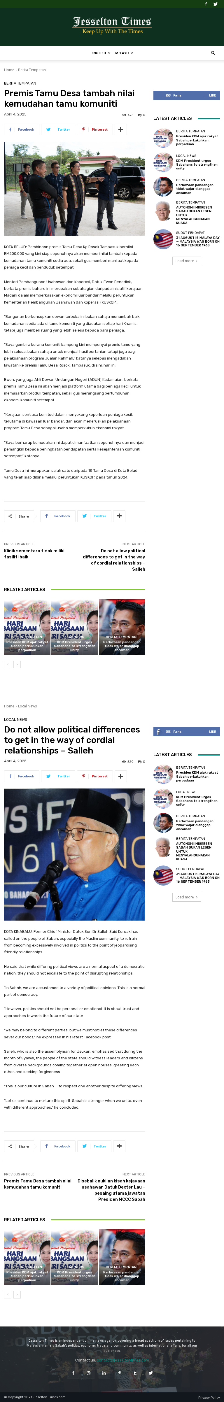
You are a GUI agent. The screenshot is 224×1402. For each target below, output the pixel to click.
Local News (74, 637)
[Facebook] (206, 4)
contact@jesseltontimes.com (123, 1360)
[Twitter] (215, 4)
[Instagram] (88, 1373)
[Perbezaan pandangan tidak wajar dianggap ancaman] (122, 627)
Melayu (122, 53)
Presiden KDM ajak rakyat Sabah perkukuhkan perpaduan (27, 646)
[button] (213, 53)
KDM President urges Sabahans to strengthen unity (74, 646)
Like (212, 95)
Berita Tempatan (32, 69)
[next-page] (17, 664)
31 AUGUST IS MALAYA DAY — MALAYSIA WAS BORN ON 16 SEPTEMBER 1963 (198, 241)
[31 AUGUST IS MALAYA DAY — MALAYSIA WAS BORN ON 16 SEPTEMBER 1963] (163, 239)
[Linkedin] (104, 1373)
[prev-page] (7, 664)
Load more (185, 260)
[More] (121, 129)
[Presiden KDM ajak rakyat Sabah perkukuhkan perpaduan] (27, 627)
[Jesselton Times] (112, 27)
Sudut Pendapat (190, 232)
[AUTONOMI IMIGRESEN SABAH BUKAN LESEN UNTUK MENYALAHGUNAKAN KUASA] (163, 211)
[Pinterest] (119, 1373)
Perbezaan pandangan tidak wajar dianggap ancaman (122, 646)
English (99, 53)
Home (9, 69)
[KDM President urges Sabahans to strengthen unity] (74, 627)
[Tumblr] (135, 1373)
